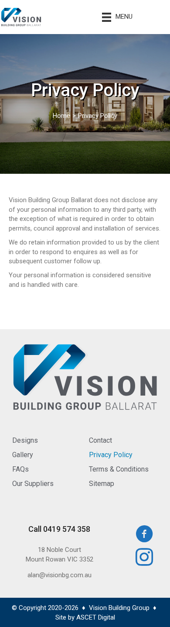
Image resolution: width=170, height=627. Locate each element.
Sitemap (101, 483)
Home (61, 116)
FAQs (20, 469)
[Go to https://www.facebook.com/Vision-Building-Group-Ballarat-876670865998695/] (145, 534)
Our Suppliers (33, 483)
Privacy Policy (111, 455)
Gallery (22, 455)
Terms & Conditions (119, 469)
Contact (100, 440)
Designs (25, 440)
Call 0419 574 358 (59, 529)
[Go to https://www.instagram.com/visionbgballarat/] (145, 558)
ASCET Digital (95, 617)
